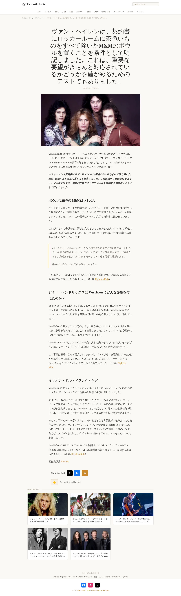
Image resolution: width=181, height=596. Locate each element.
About (93, 590)
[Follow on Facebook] (83, 585)
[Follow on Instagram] (90, 585)
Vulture (65, 461)
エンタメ (48, 12)
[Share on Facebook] (77, 473)
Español (63, 577)
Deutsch (79, 577)
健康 (89, 12)
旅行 (96, 12)
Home (24, 18)
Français (71, 577)
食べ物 (130, 12)
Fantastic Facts (84, 590)
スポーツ (80, 12)
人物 (64, 12)
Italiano (107, 577)
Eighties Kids (102, 279)
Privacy (106, 590)
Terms (99, 590)
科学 (39, 12)
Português (88, 577)
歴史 (57, 12)
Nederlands (116, 577)
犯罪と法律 (105, 12)
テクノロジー (119, 12)
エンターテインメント (37, 18)
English (56, 577)
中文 (95, 577)
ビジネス (140, 12)
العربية (101, 577)
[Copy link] (85, 473)
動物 (71, 12)
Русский (125, 577)
